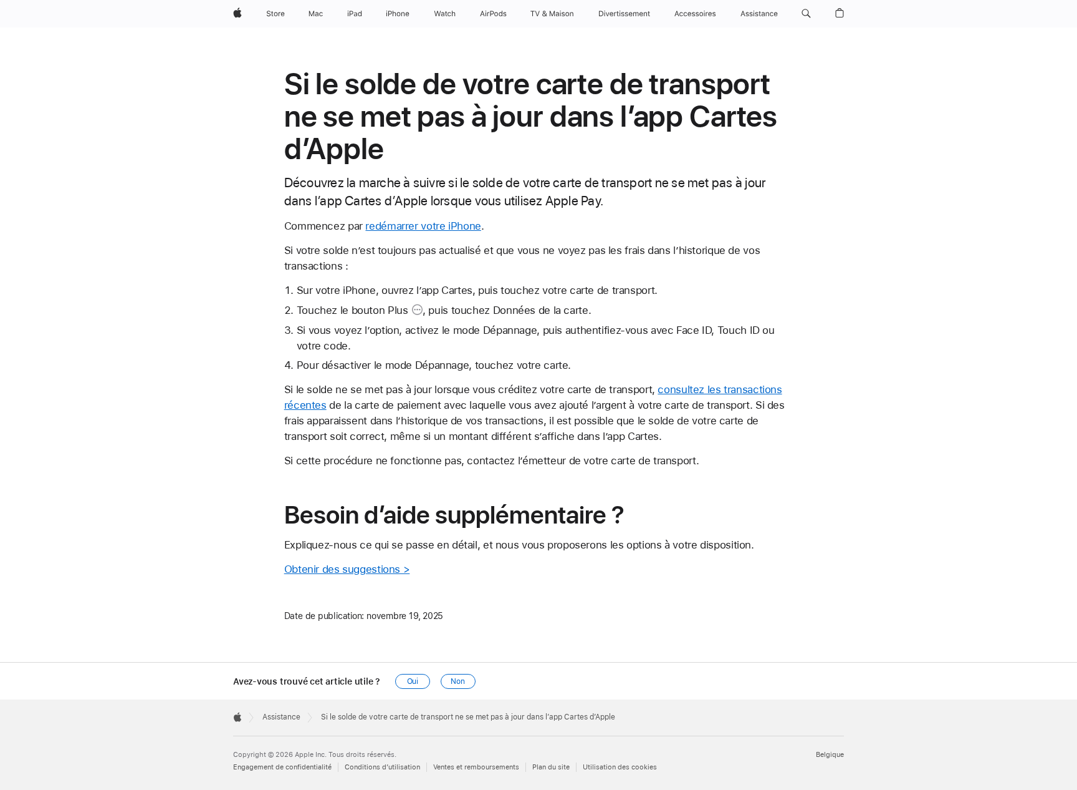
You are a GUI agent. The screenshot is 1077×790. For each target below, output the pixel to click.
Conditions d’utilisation (382, 767)
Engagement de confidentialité (282, 767)
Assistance (281, 717)
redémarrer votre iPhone (423, 226)
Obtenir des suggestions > (347, 569)
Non (458, 681)
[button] (806, 13)
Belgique (830, 755)
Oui (413, 681)
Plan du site (551, 767)
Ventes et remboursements (476, 767)
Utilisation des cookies (620, 767)
